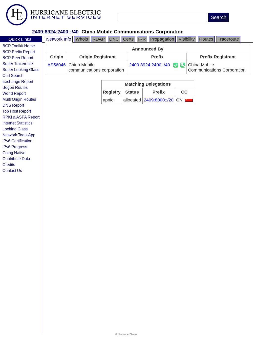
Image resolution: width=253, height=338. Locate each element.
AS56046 (56, 64)
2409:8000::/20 (158, 99)
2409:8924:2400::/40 (55, 31)
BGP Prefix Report (18, 51)
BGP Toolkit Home (18, 46)
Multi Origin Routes (19, 99)
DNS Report (13, 105)
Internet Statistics (17, 123)
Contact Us (12, 170)
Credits (8, 164)
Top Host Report (16, 111)
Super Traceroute (17, 63)
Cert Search (12, 75)
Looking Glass (15, 129)
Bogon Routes (15, 87)
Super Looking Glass (20, 69)
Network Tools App (18, 135)
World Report (14, 93)
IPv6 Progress (14, 147)
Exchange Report (17, 81)
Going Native (13, 152)
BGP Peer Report (17, 57)
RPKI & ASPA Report (21, 117)
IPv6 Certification (17, 141)
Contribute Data (16, 158)
